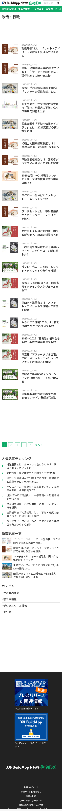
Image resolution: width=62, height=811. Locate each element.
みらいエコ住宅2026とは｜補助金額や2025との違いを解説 (40, 324)
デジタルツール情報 (42, 8)
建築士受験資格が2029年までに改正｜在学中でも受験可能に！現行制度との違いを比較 (40, 71)
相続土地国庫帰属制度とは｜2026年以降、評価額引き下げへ (40, 145)
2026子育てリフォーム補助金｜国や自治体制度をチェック (35, 558)
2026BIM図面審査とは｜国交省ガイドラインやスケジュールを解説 (40, 286)
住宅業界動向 (9, 8)
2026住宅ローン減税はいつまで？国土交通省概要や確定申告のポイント (40, 179)
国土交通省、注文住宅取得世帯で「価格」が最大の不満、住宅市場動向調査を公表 (40, 107)
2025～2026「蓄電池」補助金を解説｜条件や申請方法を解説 (40, 340)
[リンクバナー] (31, 704)
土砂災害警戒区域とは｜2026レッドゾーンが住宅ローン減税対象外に (40, 250)
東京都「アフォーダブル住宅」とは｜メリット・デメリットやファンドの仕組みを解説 (40, 358)
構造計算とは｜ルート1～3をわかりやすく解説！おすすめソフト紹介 (31, 466)
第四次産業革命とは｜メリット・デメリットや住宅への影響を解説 (40, 306)
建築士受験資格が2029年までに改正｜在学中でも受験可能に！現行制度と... (33, 479)
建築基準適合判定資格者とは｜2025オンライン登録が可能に (40, 395)
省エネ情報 (24, 8)
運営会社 (30, 796)
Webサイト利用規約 (30, 791)
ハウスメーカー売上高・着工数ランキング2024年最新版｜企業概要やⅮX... (33, 488)
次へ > (38, 445)
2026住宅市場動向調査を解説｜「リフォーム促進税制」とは (40, 89)
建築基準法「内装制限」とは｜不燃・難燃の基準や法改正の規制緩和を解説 (33, 514)
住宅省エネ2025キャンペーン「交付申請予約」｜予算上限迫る (40, 377)
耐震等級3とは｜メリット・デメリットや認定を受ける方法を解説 (40, 52)
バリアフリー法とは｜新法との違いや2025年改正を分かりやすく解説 (33, 522)
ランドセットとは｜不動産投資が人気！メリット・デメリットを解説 (40, 215)
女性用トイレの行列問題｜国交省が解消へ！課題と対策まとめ (40, 232)
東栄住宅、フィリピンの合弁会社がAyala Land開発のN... (36, 566)
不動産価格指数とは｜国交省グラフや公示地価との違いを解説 (40, 161)
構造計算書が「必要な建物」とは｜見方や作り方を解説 (33, 505)
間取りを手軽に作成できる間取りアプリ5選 (31, 473)
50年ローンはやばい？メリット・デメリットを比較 (38, 197)
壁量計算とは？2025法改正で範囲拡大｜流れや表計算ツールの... (35, 575)
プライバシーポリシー (30, 800)
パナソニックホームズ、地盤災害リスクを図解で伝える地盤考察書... (36, 540)
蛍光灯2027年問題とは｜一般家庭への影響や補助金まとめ (33, 497)
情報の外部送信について (30, 805)
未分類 (7, 612)
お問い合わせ (30, 787)
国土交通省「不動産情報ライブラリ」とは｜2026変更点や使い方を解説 (40, 127)
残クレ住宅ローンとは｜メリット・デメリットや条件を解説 (39, 268)
